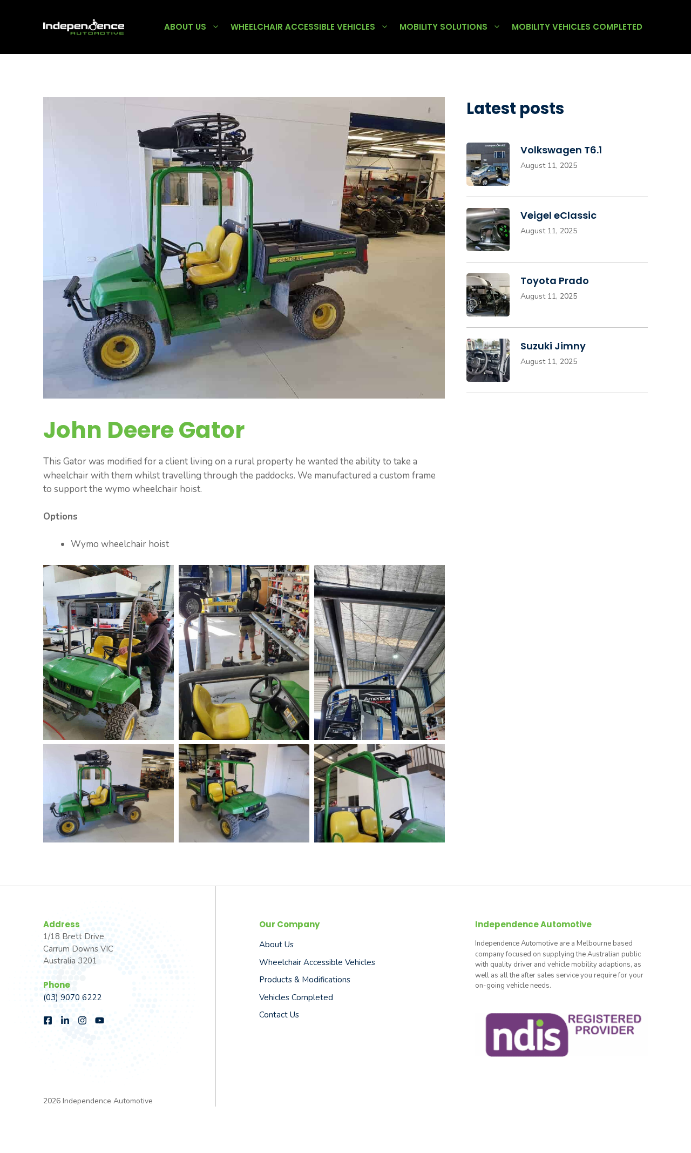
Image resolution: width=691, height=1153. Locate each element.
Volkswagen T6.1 (561, 150)
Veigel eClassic (558, 215)
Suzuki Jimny (553, 346)
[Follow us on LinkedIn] (65, 1020)
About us (276, 944)
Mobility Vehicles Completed (577, 26)
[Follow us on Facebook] (47, 1020)
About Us (185, 26)
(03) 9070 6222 (72, 997)
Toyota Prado (554, 280)
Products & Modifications (304, 979)
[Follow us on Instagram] (82, 1020)
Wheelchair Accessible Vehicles (303, 26)
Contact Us (279, 1014)
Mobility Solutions (443, 26)
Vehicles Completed (296, 997)
